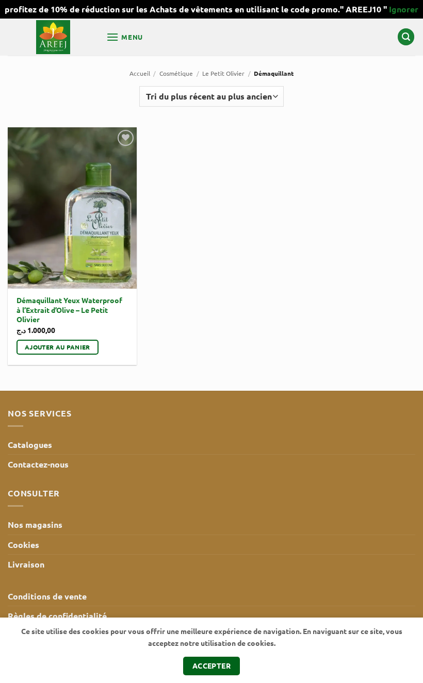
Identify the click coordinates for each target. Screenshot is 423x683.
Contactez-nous (38, 464)
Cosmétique (176, 73)
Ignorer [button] (403, 9)
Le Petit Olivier (223, 73)
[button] (124, 36)
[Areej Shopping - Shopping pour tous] (53, 37)
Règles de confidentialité (57, 615)
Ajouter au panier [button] (57, 347)
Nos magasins (35, 524)
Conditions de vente (47, 596)
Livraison (26, 564)
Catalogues (30, 444)
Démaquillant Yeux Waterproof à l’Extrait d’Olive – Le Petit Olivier (69, 309)
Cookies (23, 544)
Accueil (139, 73)
